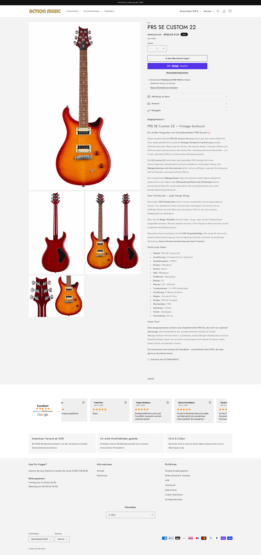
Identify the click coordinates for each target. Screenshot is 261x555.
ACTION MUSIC (40, 549)
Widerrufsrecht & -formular (177, 475)
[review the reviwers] (72, 403)
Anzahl (150, 43)
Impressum (170, 485)
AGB (167, 480)
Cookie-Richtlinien (174, 494)
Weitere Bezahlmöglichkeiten (177, 73)
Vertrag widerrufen (173, 499)
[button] (73, 11)
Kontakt (100, 471)
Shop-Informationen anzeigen (164, 87)
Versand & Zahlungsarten (176, 471)
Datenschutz (171, 490)
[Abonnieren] (152, 515)
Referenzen (102, 475)
